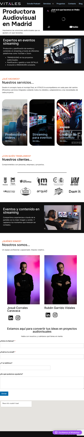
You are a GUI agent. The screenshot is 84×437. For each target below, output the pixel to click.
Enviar (4, 394)
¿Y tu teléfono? (6, 363)
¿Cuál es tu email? (8, 352)
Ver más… (9, 141)
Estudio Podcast (33, 4)
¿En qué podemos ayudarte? (11, 374)
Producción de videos (15, 136)
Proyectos (61, 4)
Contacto (72, 4)
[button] (67, 432)
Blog (80, 4)
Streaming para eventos (42, 136)
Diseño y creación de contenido (68, 134)
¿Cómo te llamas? (7, 341)
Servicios (47, 4)
